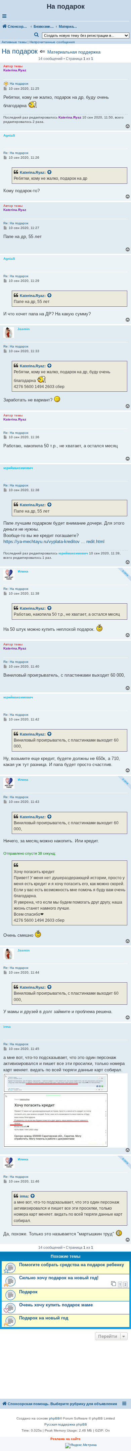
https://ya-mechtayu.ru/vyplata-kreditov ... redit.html (53, 541)
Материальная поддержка (73, 52)
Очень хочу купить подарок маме (56, 1304)
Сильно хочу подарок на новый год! (58, 1277)
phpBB (54, 1418)
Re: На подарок (15, 153)
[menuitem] (37, 35)
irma (24, 1196)
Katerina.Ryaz (32, 172)
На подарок (20, 51)
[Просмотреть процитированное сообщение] (50, 172)
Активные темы (14, 42)
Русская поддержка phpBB (65, 1424)
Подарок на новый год (43, 1317)
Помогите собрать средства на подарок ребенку (71, 1264)
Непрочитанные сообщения (52, 42)
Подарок (28, 1291)
